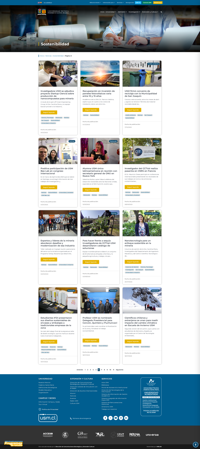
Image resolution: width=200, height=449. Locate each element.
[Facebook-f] (105, 418)
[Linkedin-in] (126, 418)
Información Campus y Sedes (49, 402)
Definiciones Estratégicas (48, 387)
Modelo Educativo (45, 390)
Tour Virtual (43, 404)
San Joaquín (45, 120)
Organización (43, 392)
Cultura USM (74, 403)
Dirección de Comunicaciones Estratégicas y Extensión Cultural (82, 383)
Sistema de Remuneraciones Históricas (112, 403)
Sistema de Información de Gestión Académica (114, 395)
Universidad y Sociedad (66, 192)
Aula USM (105, 382)
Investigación (130, 269)
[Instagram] (121, 418)
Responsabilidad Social (48, 349)
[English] (39, 2)
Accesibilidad (48, 2)
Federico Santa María (46, 385)
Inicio (42, 56)
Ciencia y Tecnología (68, 64)
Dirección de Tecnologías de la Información (113, 391)
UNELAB (158, 446)
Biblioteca (105, 385)
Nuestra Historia (44, 382)
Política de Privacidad (50, 409)
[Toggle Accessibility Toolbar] (195, 444)
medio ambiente (153, 64)
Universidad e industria (48, 123)
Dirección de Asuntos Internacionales (83, 391)
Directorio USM (107, 407)
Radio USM (74, 401)
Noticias (48, 56)
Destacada (59, 117)
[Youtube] (116, 418)
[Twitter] (110, 418)
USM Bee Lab (45, 195)
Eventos (73, 398)
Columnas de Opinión (152, 213)
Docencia (53, 347)
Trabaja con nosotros (109, 409)
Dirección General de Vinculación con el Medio (83, 387)
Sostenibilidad (58, 56)
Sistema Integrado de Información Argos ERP (114, 399)
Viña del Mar (45, 352)
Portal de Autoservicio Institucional (114, 387)
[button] (96, 2)
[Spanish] (41, 2)
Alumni (72, 393)
